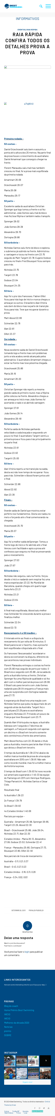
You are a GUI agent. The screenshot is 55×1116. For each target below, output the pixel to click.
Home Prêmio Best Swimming (19, 1010)
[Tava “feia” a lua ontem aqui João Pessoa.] (45, 1061)
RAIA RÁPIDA (31, 29)
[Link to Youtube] (48, 1108)
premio (7, 1031)
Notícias (8, 1026)
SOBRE (7, 1035)
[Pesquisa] (39, 6)
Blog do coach (11, 1006)
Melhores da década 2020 (16, 1022)
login (27, 951)
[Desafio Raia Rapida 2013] (27, 81)
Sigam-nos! (27, 1082)
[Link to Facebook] (35, 1108)
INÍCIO (7, 1014)
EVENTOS (22, 29)
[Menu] (46, 6)
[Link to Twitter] (44, 1108)
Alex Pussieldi (38, 910)
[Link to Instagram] (39, 1108)
